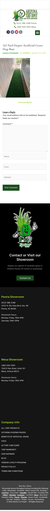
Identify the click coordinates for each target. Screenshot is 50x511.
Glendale (12, 495)
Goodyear (21, 495)
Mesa (36, 495)
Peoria (17, 497)
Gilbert (5, 495)
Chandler (23, 493)
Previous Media (25, 102)
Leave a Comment (10, 53)
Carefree (5, 493)
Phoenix (24, 497)
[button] (37, 32)
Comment (8, 124)
